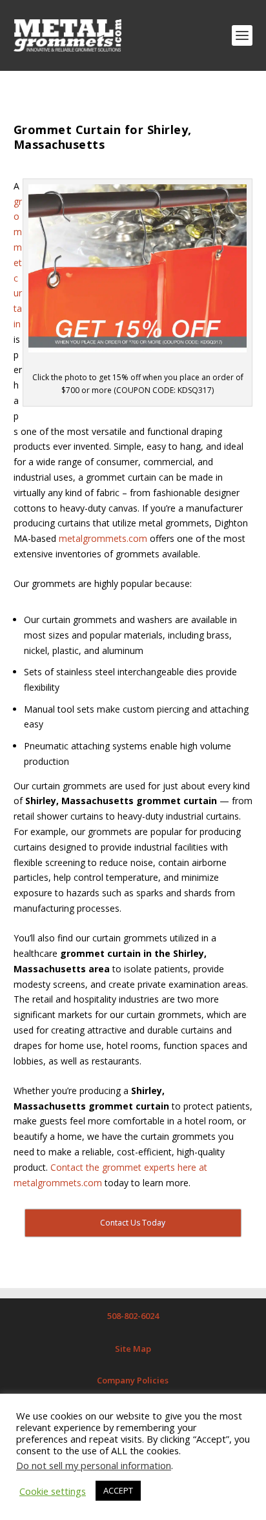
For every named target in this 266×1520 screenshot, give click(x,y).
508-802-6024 (133, 1316)
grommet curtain (18, 262)
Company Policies (133, 1380)
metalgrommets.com (103, 538)
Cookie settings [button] (52, 1491)
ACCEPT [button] (118, 1490)
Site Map (133, 1348)
